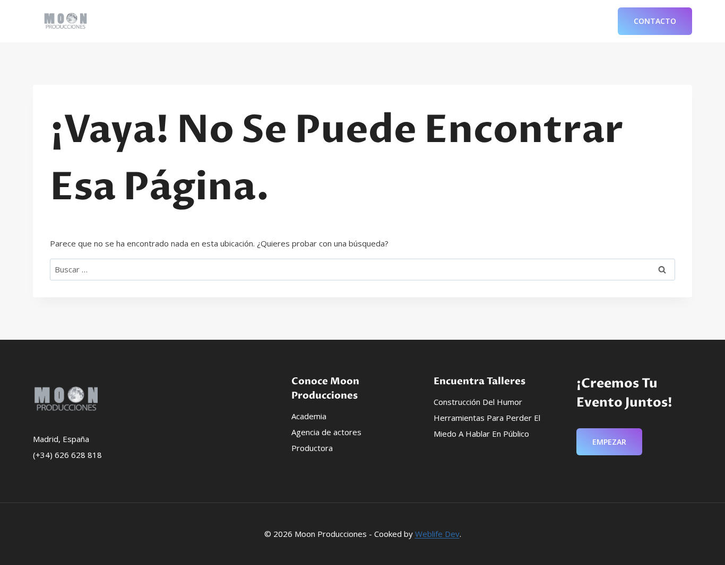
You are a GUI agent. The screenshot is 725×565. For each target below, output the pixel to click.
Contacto (655, 21)
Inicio (366, 21)
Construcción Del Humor (478, 401)
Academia (308, 416)
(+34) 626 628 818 (67, 454)
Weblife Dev (437, 533)
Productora (312, 448)
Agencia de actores (326, 432)
